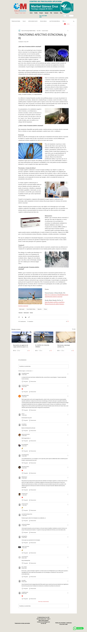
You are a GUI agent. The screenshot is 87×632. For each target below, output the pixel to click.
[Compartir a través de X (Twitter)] (22, 317)
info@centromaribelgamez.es (43, 621)
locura (24, 21)
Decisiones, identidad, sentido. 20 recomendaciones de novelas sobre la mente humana (64, 346)
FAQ (51, 13)
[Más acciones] (68, 30)
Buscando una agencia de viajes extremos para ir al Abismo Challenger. (20, 346)
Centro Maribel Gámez (31, 309)
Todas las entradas (16, 21)
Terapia (41, 13)
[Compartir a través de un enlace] (29, 317)
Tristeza (45, 309)
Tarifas (36, 13)
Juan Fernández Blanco (54, 21)
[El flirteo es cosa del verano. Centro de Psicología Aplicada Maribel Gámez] (43, 337)
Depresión (40, 309)
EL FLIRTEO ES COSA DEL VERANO (42, 346)
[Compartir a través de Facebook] (19, 317)
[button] (73, 21)
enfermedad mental (32, 21)
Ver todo (73, 329)
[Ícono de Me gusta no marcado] (22, 381)
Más (63, 21)
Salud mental (21, 309)
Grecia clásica (43, 21)
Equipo (46, 13)
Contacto (56, 13)
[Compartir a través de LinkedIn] (25, 317)
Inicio (31, 13)
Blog (61, 13)
